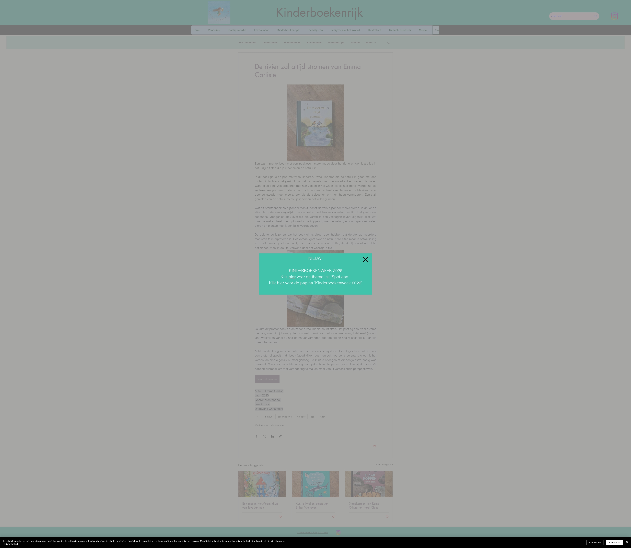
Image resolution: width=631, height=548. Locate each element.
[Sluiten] (627, 542)
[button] (366, 259)
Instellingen (595, 542)
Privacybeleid (11, 544)
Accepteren (614, 542)
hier (292, 276)
